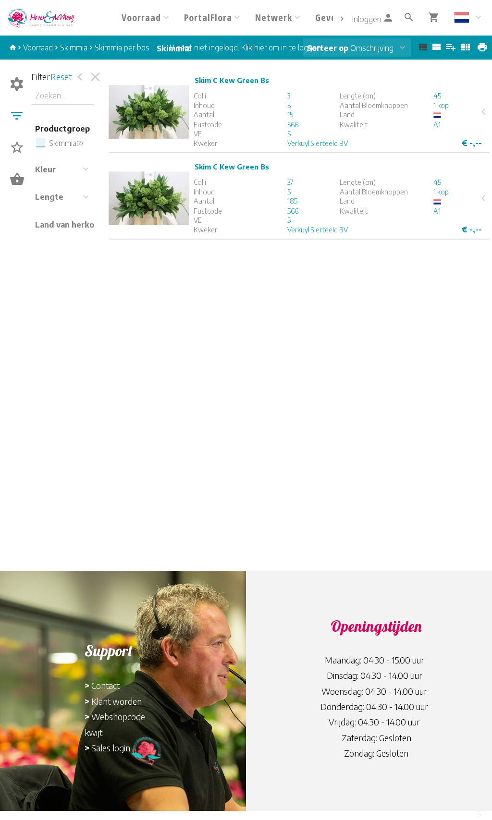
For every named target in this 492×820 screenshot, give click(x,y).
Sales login (110, 747)
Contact (105, 685)
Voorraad (38, 47)
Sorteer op (327, 48)
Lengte (49, 197)
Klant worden (116, 701)
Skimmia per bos (122, 47)
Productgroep (62, 128)
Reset (61, 76)
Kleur (45, 169)
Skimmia (73, 47)
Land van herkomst (72, 224)
